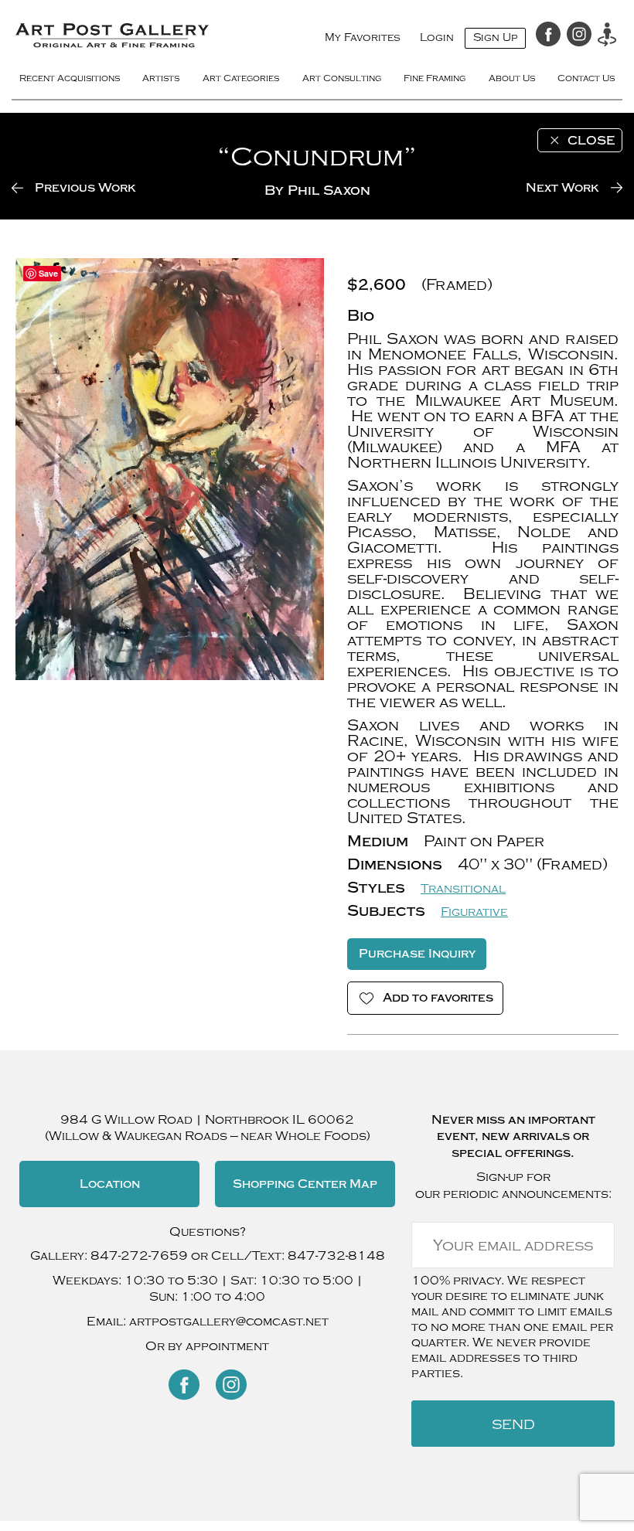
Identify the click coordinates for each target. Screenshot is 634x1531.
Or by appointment (207, 1346)
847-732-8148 (336, 1256)
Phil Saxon (329, 190)
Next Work (562, 188)
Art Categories (241, 78)
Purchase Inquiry (417, 954)
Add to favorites (438, 998)
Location (110, 1184)
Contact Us (586, 78)
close (591, 141)
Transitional (463, 889)
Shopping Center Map (305, 1184)
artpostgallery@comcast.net (229, 1322)
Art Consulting (341, 78)
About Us (512, 78)
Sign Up (495, 37)
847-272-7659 (139, 1256)
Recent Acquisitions (69, 78)
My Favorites (363, 37)
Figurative (474, 912)
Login (437, 37)
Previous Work (85, 188)
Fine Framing (434, 78)
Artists (160, 78)
